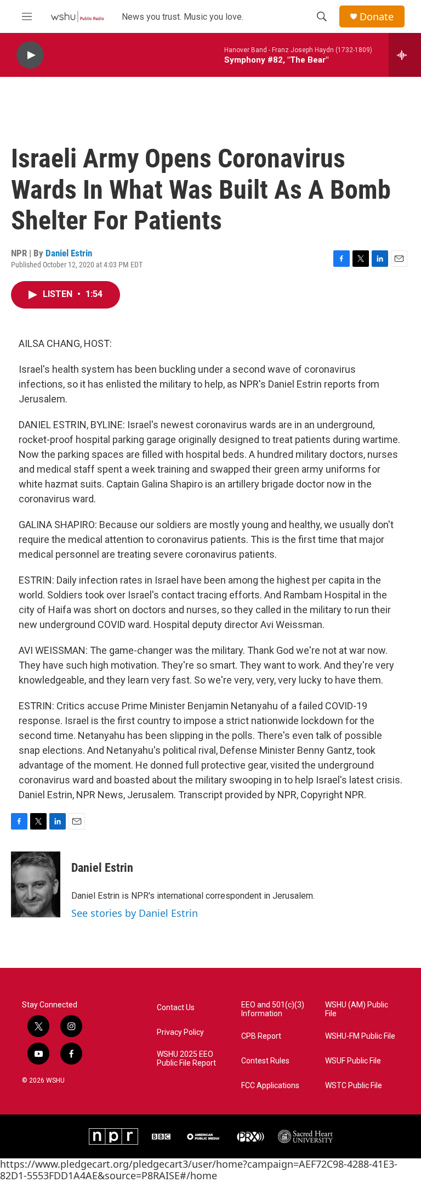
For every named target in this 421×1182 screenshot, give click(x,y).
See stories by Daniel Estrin (134, 913)
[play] (30, 55)
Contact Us (176, 1008)
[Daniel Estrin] (35, 884)
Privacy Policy (180, 1032)
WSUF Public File (353, 1061)
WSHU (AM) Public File (356, 1009)
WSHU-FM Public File (360, 1036)
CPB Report (261, 1036)
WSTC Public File (353, 1086)
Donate (377, 17)
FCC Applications (270, 1086)
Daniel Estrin (68, 253)
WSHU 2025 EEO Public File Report (186, 1058)
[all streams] (405, 55)
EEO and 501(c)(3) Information (272, 1009)
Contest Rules (265, 1061)
